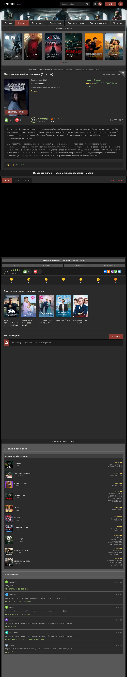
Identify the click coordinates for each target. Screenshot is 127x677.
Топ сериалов (55, 23)
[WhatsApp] (115, 271)
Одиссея (12, 627)
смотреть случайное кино (63, 441)
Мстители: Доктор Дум (18, 589)
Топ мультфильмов (76, 23)
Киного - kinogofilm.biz (36, 69)
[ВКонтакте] (105, 271)
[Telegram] (119, 271)
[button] (61, 62)
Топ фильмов (37, 23)
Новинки (22, 23)
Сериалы (48, 69)
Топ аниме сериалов (63, 28)
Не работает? (117, 181)
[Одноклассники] (108, 271)
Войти (110, 4)
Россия (41, 83)
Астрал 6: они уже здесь (19, 614)
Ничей (10, 652)
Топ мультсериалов (98, 23)
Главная (8, 23)
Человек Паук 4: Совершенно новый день (26, 639)
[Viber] (112, 271)
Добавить (116, 336)
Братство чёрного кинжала (20, 602)
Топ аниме (117, 23)
